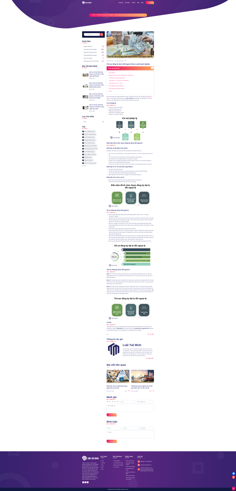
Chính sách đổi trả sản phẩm (130, 473)
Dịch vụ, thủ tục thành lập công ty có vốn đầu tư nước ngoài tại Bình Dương (96, 85)
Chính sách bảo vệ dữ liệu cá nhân (130, 478)
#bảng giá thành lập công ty (89, 140)
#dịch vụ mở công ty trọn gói (90, 163)
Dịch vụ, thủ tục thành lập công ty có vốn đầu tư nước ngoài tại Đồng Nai (96, 74)
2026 (93, 121)
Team (102, 465)
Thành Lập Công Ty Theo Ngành (105, 14)
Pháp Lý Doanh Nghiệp (118, 465)
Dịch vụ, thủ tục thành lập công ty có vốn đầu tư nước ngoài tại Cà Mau (96, 106)
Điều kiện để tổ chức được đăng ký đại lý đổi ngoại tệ (120, 75)
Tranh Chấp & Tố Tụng (118, 462)
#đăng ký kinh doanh (88, 160)
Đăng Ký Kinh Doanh (93, 46)
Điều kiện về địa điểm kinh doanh (117, 78)
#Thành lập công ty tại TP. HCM (90, 148)
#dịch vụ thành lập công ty (89, 131)
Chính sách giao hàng (130, 466)
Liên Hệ (150, 2)
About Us (103, 462)
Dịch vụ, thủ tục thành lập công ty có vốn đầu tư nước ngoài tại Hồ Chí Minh (96, 95)
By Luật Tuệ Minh (120, 60)
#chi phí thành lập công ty (89, 137)
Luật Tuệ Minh (118, 489)
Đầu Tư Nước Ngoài (93, 58)
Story (102, 469)
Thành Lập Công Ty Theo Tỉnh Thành (93, 61)
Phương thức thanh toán (130, 469)
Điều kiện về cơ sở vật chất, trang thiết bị (119, 80)
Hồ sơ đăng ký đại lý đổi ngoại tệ (116, 85)
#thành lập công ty (88, 157)
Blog (102, 467)
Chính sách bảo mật (130, 460)
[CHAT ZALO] (233, 473)
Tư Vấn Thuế (116, 467)
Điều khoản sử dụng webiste (130, 463)
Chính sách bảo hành (130, 475)
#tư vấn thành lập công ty (89, 151)
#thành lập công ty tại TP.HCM (90, 145)
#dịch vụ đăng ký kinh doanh (90, 154)
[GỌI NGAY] (233, 477)
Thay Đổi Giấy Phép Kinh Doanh (93, 55)
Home (93, 14)
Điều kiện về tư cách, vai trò (115, 83)
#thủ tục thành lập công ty (89, 143)
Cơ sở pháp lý (111, 72)
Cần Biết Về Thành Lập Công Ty (93, 52)
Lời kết (110, 91)
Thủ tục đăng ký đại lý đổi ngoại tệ (116, 88)
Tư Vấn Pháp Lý (117, 460)
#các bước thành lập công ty (90, 134)
